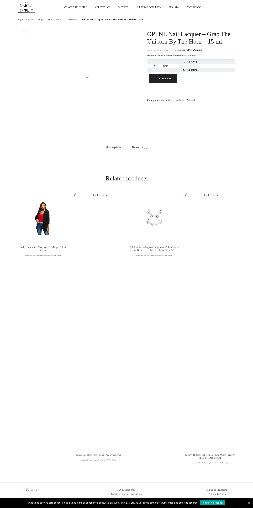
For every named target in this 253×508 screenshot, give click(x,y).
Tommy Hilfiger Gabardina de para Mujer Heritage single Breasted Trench (210, 456)
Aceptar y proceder (212, 502)
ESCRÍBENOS (193, 7)
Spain (165, 65)
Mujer (182, 100)
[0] (231, 7)
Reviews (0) (139, 147)
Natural (191, 100)
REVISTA (174, 7)
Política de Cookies (217, 494)
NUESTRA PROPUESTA (148, 7)
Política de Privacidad (216, 490)
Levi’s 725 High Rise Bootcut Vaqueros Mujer (98, 455)
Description (113, 147)
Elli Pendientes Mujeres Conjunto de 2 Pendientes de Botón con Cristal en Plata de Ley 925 (154, 249)
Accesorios (166, 100)
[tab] (113, 147)
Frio (175, 100)
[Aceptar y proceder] (248, 503)
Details (180, 50)
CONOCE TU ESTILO (75, 7)
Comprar (165, 78)
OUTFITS (123, 7)
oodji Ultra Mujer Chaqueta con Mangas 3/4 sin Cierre (43, 249)
